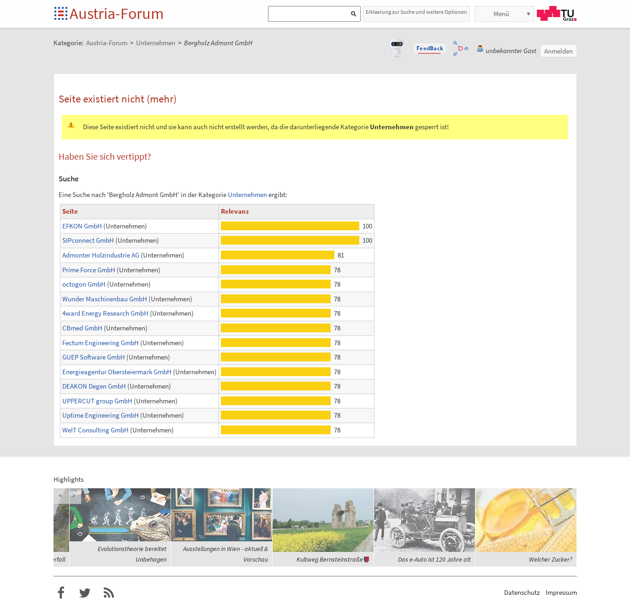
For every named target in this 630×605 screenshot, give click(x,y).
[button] (430, 48)
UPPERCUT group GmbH (97, 400)
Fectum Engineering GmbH (100, 342)
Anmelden (558, 51)
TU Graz (557, 13)
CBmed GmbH (82, 327)
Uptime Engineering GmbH (100, 415)
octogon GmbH (84, 284)
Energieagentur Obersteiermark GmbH (117, 371)
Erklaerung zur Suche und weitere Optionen (416, 11)
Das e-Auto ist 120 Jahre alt (434, 559)
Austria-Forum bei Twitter (84, 593)
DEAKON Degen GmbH (94, 386)
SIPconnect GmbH (88, 240)
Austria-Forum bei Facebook (60, 593)
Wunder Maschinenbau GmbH (104, 298)
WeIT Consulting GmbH (95, 429)
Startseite (61, 14)
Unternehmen (247, 194)
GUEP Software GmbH (93, 357)
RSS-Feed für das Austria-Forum (108, 593)
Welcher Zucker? (550, 559)
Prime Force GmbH (88, 269)
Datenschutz (522, 592)
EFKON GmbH (82, 226)
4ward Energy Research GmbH (105, 313)
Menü (501, 13)
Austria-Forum (117, 13)
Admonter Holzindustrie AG (100, 255)
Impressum (561, 592)
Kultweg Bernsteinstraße (330, 559)
